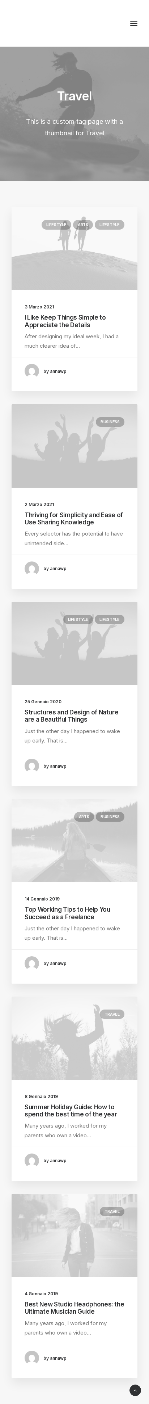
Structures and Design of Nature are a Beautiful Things (71, 716)
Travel (112, 1014)
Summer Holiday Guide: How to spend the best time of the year (71, 1110)
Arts (83, 224)
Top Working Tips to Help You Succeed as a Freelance (67, 913)
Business (110, 421)
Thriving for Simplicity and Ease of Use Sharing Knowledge (74, 518)
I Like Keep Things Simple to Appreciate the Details (65, 321)
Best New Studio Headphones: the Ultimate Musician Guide (74, 1308)
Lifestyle (56, 224)
